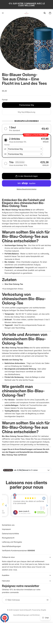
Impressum (6, 529)
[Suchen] (44, 13)
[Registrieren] (47, 600)
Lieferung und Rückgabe (12, 542)
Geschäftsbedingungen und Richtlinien (26, 615)
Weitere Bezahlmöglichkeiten (26, 189)
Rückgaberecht (8, 538)
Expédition (5, 575)
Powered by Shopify (39, 610)
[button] (26, 128)
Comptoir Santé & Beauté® (22, 610)
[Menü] (3, 13)
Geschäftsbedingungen (11, 546)
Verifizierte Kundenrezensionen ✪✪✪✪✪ (18, 550)
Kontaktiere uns (8, 525)
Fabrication (6, 581)
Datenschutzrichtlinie (10, 533)
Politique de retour (8, 557)
